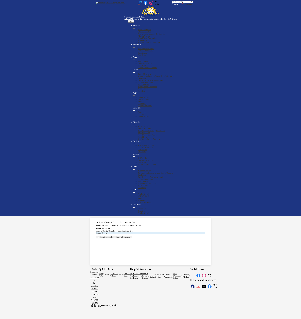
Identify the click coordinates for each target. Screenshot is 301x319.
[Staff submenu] (134, 95)
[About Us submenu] (134, 28)
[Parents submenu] (134, 72)
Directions (141, 114)
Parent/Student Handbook (147, 87)
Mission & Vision (144, 32)
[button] (134, 156)
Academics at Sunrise (146, 49)
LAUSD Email (143, 99)
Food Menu (142, 66)
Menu (131, 21)
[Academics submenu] (134, 47)
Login (95, 305)
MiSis (140, 101)
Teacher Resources (145, 106)
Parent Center (143, 89)
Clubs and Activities (145, 63)
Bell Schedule (143, 61)
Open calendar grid (123, 237)
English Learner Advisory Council (150, 80)
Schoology (142, 91)
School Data (142, 40)
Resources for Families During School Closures (155, 76)
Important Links (143, 85)
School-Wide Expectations (147, 38)
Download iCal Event (126, 231)
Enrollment (142, 78)
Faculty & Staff (143, 97)
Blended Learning (144, 74)
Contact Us (142, 112)
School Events (101, 233)
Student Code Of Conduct (147, 68)
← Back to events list (105, 237)
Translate (189, 4)
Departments (142, 53)
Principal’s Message (145, 36)
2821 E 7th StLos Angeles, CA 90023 (94, 283)
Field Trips (142, 55)
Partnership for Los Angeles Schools (151, 34)
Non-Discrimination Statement (149, 42)
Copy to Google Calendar (105, 231)
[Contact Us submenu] (134, 110)
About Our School (144, 30)
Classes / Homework (145, 51)
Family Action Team (145, 82)
